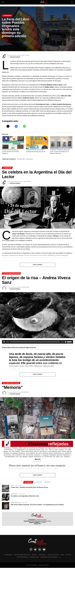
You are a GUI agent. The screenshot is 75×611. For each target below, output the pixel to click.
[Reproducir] (4, 342)
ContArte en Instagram (48, 557)
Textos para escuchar (22, 554)
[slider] (69, 341)
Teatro (68, 554)
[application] (37, 342)
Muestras (42, 554)
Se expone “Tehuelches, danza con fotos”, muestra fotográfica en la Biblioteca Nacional (60, 151)
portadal (30, 159)
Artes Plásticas (53, 554)
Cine (62, 554)
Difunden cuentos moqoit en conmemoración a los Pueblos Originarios (10, 151)
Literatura (21, 159)
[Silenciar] (65, 342)
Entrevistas (34, 557)
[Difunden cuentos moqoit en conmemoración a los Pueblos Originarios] (13, 142)
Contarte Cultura (15, 57)
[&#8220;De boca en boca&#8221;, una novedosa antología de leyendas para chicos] (37, 142)
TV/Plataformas (22, 557)
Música (34, 554)
